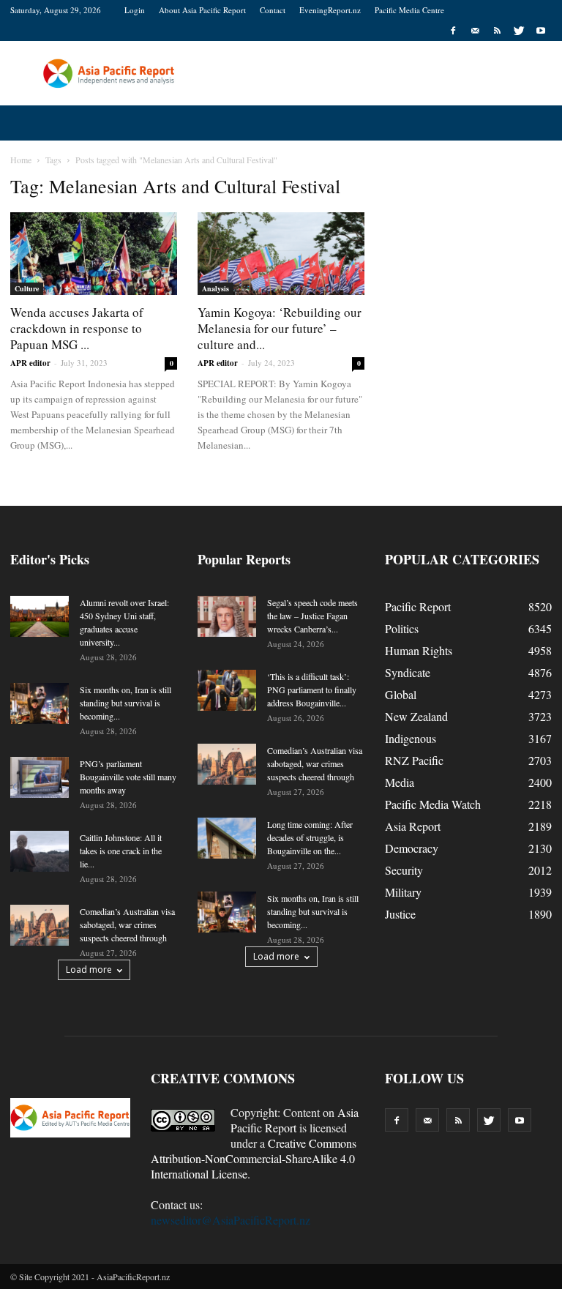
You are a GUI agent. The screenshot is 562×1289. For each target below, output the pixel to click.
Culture (27, 288)
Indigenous (410, 738)
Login (134, 9)
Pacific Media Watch (433, 804)
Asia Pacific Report (295, 1120)
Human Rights (418, 650)
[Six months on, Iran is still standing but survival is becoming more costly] (39, 703)
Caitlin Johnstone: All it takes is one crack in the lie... (121, 851)
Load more (89, 969)
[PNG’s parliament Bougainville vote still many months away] (39, 777)
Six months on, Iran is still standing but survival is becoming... (125, 703)
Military (403, 892)
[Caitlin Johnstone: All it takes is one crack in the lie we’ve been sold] (39, 851)
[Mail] (475, 31)
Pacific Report (418, 606)
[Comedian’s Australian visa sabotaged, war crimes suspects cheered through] (39, 925)
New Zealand (416, 716)
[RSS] (497, 31)
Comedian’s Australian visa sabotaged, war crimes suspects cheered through (127, 924)
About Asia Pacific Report (202, 9)
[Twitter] (519, 31)
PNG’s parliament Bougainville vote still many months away (128, 777)
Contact (272, 9)
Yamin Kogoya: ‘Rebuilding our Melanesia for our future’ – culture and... (279, 328)
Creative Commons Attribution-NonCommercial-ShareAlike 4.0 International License (253, 1158)
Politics (402, 628)
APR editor (30, 363)
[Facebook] (453, 31)
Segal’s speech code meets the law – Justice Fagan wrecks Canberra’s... (312, 616)
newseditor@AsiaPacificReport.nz (230, 1220)
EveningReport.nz (330, 9)
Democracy (411, 848)
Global (400, 694)
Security (404, 870)
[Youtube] (541, 31)
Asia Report (413, 826)
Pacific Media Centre (409, 9)
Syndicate (407, 672)
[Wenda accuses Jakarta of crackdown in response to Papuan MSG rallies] (93, 253)
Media (399, 782)
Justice (400, 914)
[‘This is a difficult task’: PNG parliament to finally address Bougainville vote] (227, 690)
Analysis (215, 288)
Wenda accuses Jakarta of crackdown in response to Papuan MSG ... (76, 328)
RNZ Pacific (414, 760)
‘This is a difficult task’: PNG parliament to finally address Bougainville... (311, 689)
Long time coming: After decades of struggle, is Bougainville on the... (310, 837)
